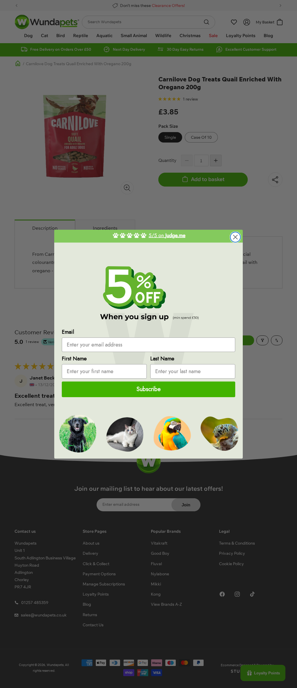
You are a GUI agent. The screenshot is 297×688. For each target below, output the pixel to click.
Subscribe (149, 389)
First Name (74, 358)
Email (68, 332)
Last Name (162, 358)
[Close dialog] (235, 237)
